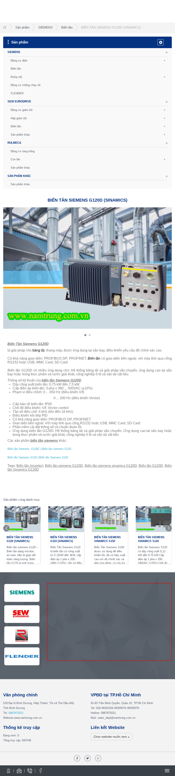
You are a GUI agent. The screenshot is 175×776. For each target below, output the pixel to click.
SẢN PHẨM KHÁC (19, 176)
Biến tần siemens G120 (56, 448)
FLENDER (17, 93)
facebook (40, 770)
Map (8, 770)
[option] (22, 535)
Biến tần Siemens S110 (53, 457)
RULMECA (14, 142)
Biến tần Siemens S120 (22, 457)
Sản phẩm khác (20, 134)
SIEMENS (45, 27)
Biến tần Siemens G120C (23, 448)
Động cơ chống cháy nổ (25, 85)
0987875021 (16, 712)
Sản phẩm (22, 27)
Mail (19, 770)
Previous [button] (6, 528)
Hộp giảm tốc (19, 118)
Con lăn (15, 159)
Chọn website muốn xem (110, 736)
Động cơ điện (19, 60)
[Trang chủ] (5, 27)
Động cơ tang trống (23, 151)
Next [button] (169, 528)
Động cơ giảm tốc (22, 110)
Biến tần (67, 27)
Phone (30, 770)
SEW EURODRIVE (19, 101)
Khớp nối (16, 77)
